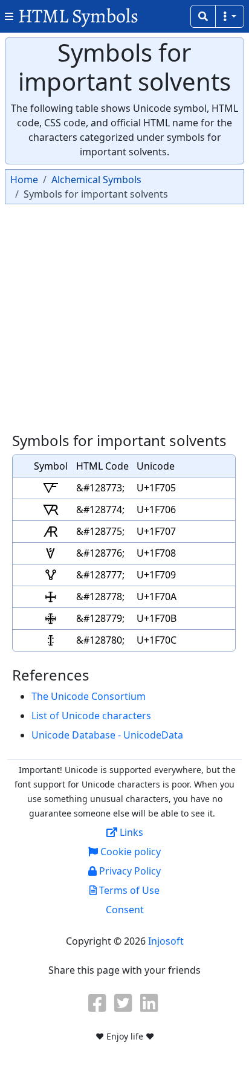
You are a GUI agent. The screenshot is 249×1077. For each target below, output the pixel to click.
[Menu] (229, 16)
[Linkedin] (150, 1003)
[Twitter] (124, 1003)
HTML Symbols (78, 16)
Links (130, 832)
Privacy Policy (129, 871)
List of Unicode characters (91, 715)
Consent (125, 909)
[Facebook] (98, 1003)
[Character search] (203, 16)
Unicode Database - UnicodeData (107, 735)
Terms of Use (128, 890)
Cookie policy (129, 851)
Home (24, 179)
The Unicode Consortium (88, 696)
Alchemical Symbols (96, 179)
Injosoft (166, 941)
